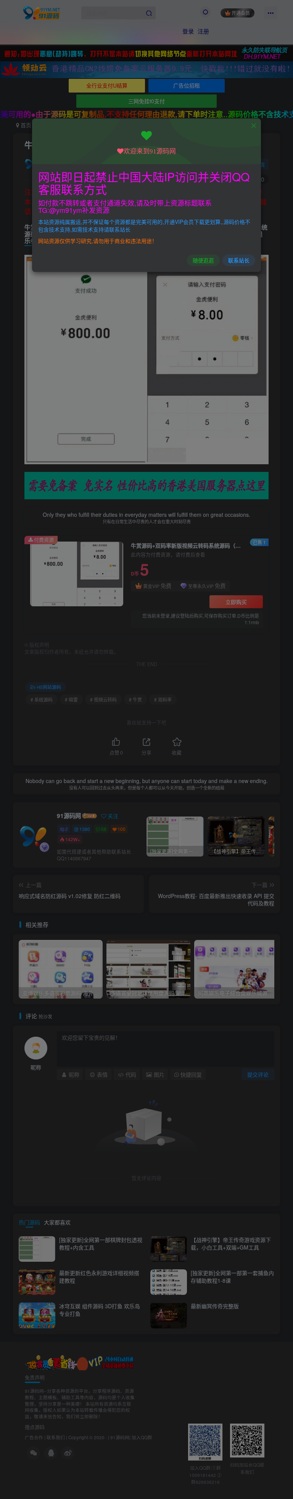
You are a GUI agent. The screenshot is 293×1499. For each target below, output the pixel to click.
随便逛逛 (203, 260)
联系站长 (239, 260)
